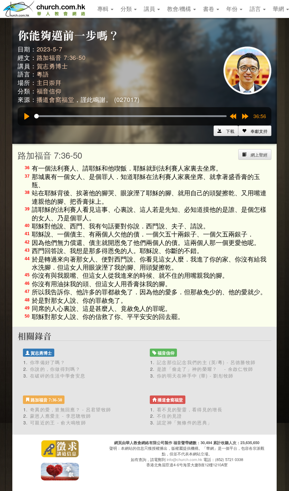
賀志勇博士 (52, 65)
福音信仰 (49, 90)
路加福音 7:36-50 (61, 57)
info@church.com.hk (184, 459)
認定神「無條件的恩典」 (184, 422)
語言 (256, 9)
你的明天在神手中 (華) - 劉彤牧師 (195, 375)
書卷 (209, 9)
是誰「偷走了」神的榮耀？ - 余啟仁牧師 (205, 369)
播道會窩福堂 (55, 99)
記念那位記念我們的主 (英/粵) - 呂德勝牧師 (206, 362)
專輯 (103, 9)
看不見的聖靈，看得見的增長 (189, 409)
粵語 (43, 73)
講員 (150, 9)
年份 (232, 9)
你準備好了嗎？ (47, 362)
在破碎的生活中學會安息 (57, 375)
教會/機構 (179, 9)
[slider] (130, 116)
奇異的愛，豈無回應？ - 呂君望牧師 (70, 409)
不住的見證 (169, 415)
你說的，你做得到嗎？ (55, 369)
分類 (127, 9)
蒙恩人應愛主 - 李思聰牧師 (60, 415)
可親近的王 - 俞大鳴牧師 (58, 422)
